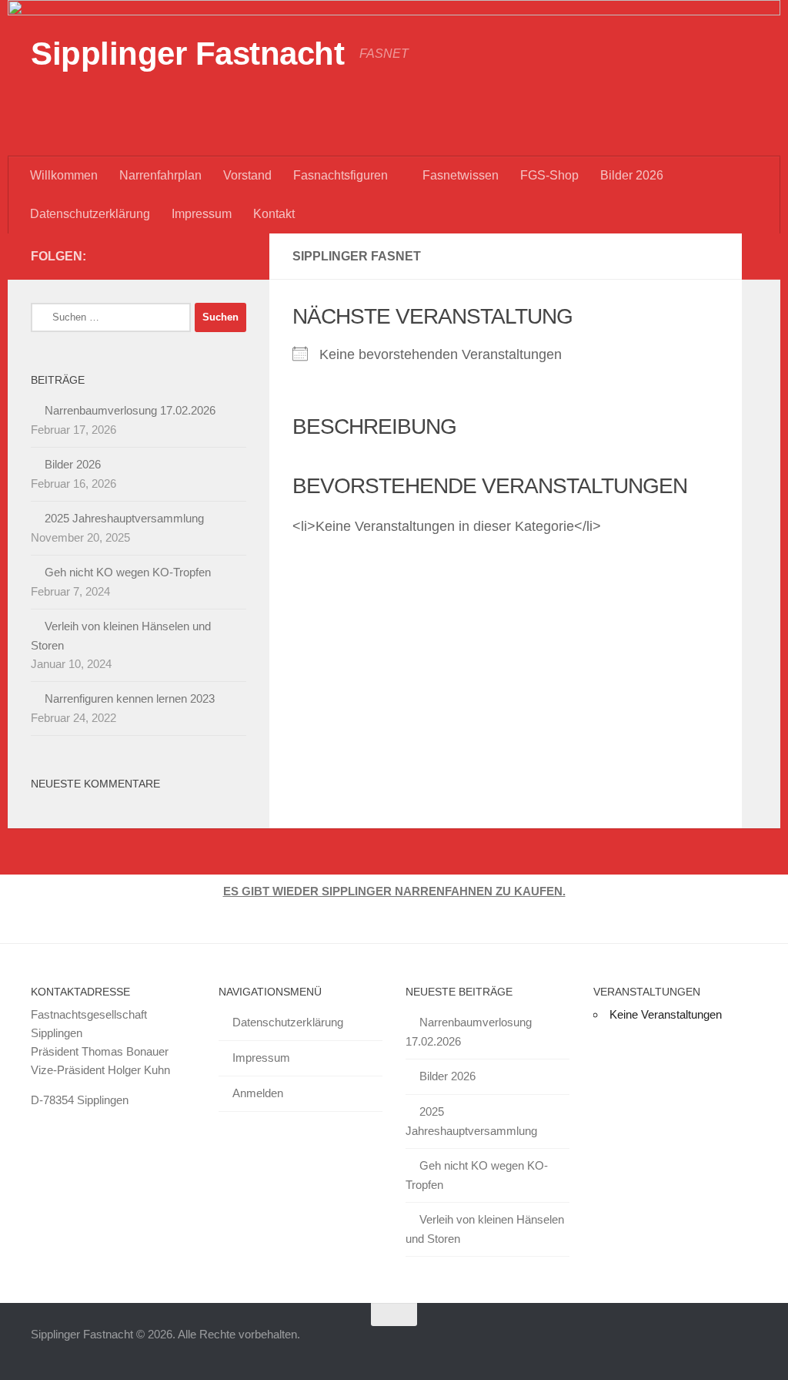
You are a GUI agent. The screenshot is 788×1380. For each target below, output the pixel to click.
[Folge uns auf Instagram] (237, 256)
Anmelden (257, 1093)
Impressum (202, 213)
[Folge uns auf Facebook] (212, 256)
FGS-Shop (549, 175)
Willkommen (64, 175)
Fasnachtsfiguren (340, 175)
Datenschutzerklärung (90, 213)
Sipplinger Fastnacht (187, 53)
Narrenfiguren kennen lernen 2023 (130, 698)
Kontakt (274, 213)
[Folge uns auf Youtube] (188, 256)
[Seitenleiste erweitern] (761, 256)
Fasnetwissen (460, 175)
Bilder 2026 (631, 175)
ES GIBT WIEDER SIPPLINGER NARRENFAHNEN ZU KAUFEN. (394, 891)
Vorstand (247, 175)
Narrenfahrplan (160, 175)
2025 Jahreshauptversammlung (124, 518)
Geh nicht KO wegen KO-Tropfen (128, 572)
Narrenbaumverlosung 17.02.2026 (130, 410)
